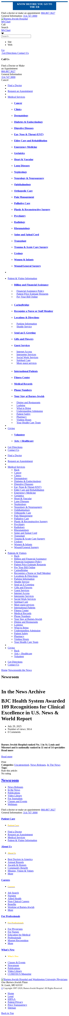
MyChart (5, 30)
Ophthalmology (22, 510)
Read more (6, 756)
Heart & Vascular (23, 498)
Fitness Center (21, 610)
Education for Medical (19, 934)
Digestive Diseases (23, 484)
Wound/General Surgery (26, 547)
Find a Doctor (15, 85)
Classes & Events (16, 962)
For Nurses (13, 932)
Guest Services (21, 590)
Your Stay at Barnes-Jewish (28, 619)
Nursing (12, 895)
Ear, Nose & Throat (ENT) (27, 487)
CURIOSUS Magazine (19, 974)
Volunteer (19, 656)
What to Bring (24, 408)
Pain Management (23, 515)
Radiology (19, 527)
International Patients (24, 607)
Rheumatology (21, 530)
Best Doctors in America (20, 859)
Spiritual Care (23, 360)
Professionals (14, 937)
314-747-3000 (30, 812)
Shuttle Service (24, 326)
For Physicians (15, 929)
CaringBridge (21, 570)
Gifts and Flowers (23, 587)
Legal (10, 996)
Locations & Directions (26, 576)
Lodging (21, 405)
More (10, 873)
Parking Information (27, 323)
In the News (14, 790)
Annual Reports (16, 862)
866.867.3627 (48, 13)
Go (2, 50)
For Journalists (15, 798)
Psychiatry (19, 524)
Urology (18, 541)
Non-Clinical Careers (18, 901)
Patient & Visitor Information (22, 278)
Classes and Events (17, 801)
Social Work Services (27, 357)
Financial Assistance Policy (30, 291)
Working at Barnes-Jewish (21, 907)
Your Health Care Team (29, 422)
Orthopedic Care (22, 513)
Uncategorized (21, 765)
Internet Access (24, 351)
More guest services (27, 363)
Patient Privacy (15, 1002)
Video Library (15, 795)
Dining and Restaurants (28, 402)
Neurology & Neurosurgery (28, 507)
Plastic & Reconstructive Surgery (31, 521)
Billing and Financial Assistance (30, 558)
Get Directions (9, 53)
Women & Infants (23, 544)
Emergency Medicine (25, 492)
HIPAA (12, 999)
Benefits (12, 904)
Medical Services (16, 97)
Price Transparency (17, 1005)
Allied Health (14, 898)
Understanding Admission (30, 411)
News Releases (38, 765)
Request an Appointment (20, 91)
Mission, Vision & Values (21, 870)
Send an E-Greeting (24, 584)
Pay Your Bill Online (27, 296)
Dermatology (20, 478)
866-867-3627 (48, 809)
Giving (11, 428)
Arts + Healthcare (23, 653)
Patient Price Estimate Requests (32, 294)
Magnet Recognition (18, 940)
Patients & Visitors (17, 553)
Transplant (19, 535)
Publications (14, 792)
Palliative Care (21, 518)
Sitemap (12, 1007)
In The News (53, 765)
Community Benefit (18, 868)
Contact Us (23, 53)
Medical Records (22, 613)
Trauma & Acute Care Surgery (29, 538)
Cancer (17, 472)
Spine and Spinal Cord (25, 533)
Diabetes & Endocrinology (27, 481)
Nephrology (20, 504)
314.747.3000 (30, 16)
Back (16, 469)
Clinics (17, 475)
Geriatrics (19, 495)
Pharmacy (22, 416)
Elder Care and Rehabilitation (29, 490)
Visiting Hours (24, 419)
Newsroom (10, 780)
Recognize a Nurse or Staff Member (32, 573)
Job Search (13, 892)
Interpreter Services (26, 354)
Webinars (12, 804)
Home (4, 670)
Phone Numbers (22, 616)
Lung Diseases (21, 501)
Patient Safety (23, 414)
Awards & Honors (17, 865)
